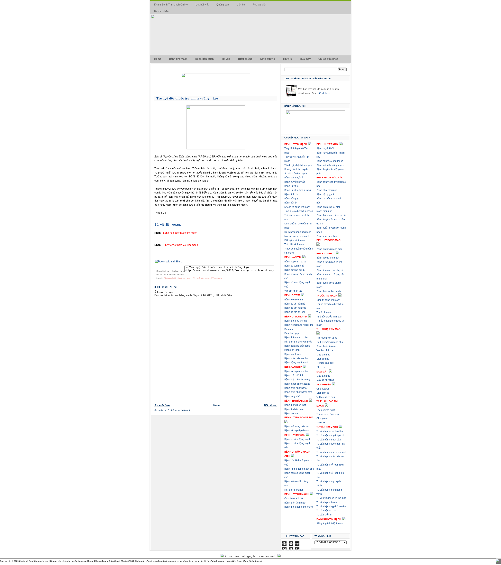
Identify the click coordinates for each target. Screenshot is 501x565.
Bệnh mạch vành (293, 354)
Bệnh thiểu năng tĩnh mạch (298, 506)
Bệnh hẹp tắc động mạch (329, 161)
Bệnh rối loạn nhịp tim (296, 371)
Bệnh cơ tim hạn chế (295, 307)
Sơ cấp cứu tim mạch (295, 173)
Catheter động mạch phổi (329, 342)
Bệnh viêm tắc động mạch (330, 165)
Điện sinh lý (322, 358)
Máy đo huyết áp (325, 380)
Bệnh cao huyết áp (294, 177)
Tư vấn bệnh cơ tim (326, 510)
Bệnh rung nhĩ (291, 396)
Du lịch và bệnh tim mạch (297, 232)
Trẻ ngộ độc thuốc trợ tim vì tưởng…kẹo (187, 98)
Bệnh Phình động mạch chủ (299, 468)
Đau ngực (289, 329)
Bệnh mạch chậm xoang (297, 383)
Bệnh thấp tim (291, 194)
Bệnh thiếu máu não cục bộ (331, 215)
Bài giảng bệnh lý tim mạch (330, 523)
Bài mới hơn (162, 405)
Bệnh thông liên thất (295, 405)
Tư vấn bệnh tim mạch (328, 502)
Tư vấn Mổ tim (324, 514)
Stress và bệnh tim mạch (297, 207)
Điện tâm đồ (322, 392)
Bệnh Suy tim (291, 186)
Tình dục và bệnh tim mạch (298, 211)
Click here (324, 93)
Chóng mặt (322, 418)
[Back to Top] (497, 561)
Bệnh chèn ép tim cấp (295, 320)
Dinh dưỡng (267, 58)
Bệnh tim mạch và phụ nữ (330, 270)
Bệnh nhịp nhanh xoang (297, 379)
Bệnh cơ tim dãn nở (294, 303)
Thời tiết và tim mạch (295, 244)
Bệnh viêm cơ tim (293, 299)
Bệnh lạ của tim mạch (327, 257)
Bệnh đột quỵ (291, 198)
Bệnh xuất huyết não (327, 236)
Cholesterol (322, 388)
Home (157, 58)
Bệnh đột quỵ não (325, 194)
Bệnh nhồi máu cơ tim (296, 358)
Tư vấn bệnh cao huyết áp (330, 431)
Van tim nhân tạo (293, 290)
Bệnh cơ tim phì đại (294, 312)
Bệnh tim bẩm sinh (294, 409)
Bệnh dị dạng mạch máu (329, 249)
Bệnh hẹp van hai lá (295, 261)
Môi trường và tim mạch (296, 236)
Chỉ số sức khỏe (328, 58)
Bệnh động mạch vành (296, 362)
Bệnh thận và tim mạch (328, 291)
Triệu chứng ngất (325, 410)
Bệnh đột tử (290, 202)
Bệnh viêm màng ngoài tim (298, 325)
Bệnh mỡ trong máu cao (297, 426)
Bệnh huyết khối (325, 148)
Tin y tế (287, 58)
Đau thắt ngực (291, 333)
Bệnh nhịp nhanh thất (295, 388)
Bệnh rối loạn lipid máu (296, 430)
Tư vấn (226, 58)
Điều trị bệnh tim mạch (328, 300)
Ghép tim (321, 367)
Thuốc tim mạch (324, 312)
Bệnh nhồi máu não (326, 190)
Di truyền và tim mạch (295, 240)
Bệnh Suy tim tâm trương (297, 190)
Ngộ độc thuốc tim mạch (329, 316)
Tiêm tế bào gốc (324, 363)
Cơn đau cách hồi (293, 498)
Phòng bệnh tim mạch (296, 169)
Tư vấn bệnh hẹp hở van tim (331, 506)
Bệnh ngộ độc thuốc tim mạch (178, 278)
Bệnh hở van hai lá (294, 269)
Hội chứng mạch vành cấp (298, 341)
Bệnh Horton (291, 413)
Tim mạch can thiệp (326, 337)
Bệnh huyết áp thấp (294, 182)
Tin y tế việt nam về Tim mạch (207, 278)
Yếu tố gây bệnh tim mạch (298, 165)
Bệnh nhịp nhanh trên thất (298, 392)
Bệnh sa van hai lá (294, 265)
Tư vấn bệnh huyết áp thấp (330, 435)
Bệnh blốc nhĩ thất (294, 375)
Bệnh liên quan (204, 58)
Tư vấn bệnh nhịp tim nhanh (331, 452)
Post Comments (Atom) (179, 410)
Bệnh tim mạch (178, 58)
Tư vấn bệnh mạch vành (329, 439)
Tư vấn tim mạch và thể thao (331, 498)
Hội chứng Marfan (294, 489)
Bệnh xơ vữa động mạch (297, 439)
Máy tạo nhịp (323, 354)
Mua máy (305, 58)
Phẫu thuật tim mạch (327, 346)
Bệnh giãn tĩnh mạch (295, 502)
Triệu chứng (245, 58)
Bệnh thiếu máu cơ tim (296, 337)
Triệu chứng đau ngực (328, 414)
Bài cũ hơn (270, 405)
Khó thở (320, 422)
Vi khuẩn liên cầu (325, 397)
